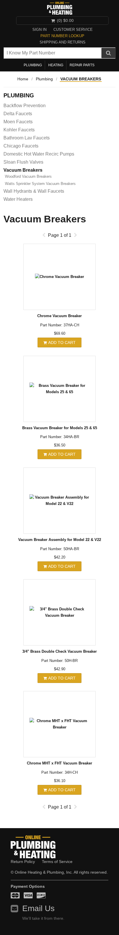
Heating (55, 65)
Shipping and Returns (62, 42)
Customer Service (73, 29)
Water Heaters (18, 199)
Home (22, 79)
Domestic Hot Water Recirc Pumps (38, 154)
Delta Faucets (17, 113)
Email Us (38, 908)
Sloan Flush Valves (23, 162)
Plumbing (33, 65)
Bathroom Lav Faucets (26, 137)
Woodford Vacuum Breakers (28, 176)
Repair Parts (82, 65)
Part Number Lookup (62, 36)
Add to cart (61, 342)
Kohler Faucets (19, 129)
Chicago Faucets (20, 145)
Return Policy (23, 861)
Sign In (39, 29)
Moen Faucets (18, 121)
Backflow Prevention (24, 105)
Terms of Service (57, 861)
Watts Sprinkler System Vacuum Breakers (40, 183)
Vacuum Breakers (80, 79)
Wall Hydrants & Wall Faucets (33, 191)
